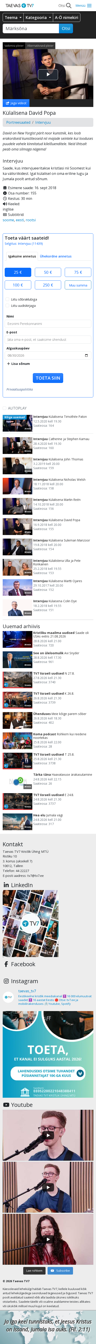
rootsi (31, 219)
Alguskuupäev (17, 348)
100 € (18, 285)
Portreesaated (18, 122)
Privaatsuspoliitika (19, 389)
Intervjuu (43, 122)
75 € (78, 272)
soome (8, 219)
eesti (20, 219)
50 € (48, 272)
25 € (18, 272)
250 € (48, 285)
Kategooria (36, 17)
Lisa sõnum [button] (20, 364)
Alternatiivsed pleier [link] (40, 46)
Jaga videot (18, 103)
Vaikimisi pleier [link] (14, 46)
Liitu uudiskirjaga (23, 305)
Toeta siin (48, 378)
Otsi (66, 28)
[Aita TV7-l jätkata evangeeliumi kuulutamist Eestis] (48, 1056)
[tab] (22, 256)
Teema (12, 17)
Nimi (10, 316)
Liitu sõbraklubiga (24, 299)
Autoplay (17, 408)
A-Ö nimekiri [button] (66, 17)
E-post (11, 332)
